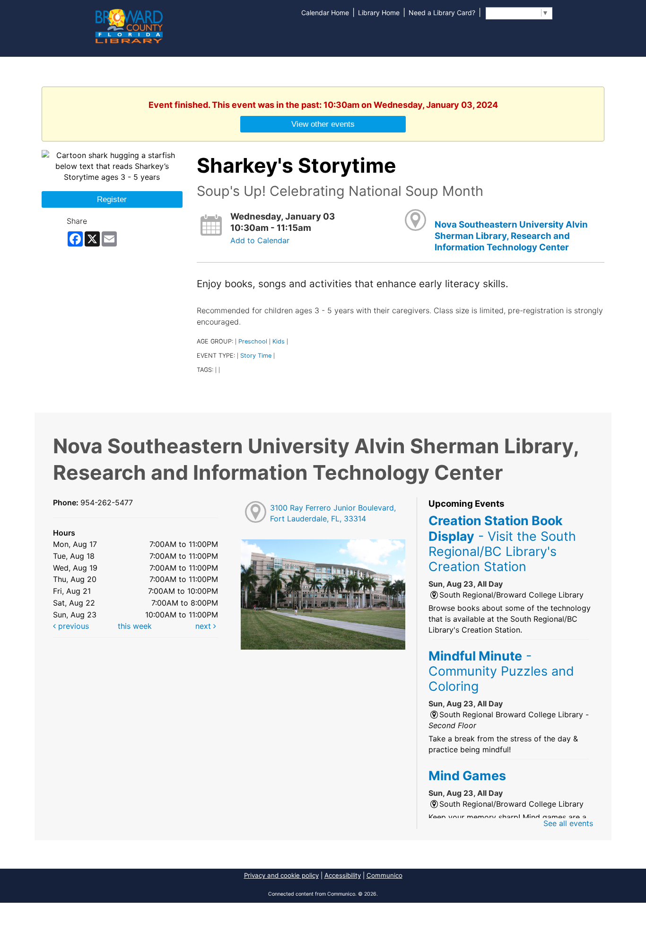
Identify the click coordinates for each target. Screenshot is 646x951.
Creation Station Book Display (502, 543)
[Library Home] (129, 25)
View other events (323, 124)
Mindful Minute (501, 671)
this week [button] (135, 626)
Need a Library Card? (442, 13)
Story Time (255, 355)
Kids (278, 341)
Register (112, 199)
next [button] (204, 626)
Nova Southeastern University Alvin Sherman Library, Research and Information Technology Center (511, 236)
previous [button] (72, 626)
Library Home (379, 13)
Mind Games (467, 775)
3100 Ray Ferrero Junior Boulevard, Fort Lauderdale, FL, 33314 (333, 513)
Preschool (252, 341)
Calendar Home (325, 13)
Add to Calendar (259, 240)
